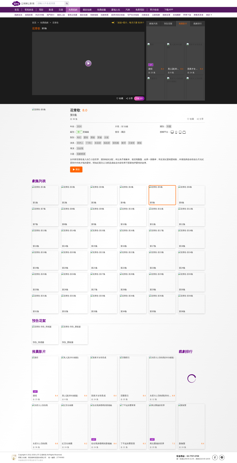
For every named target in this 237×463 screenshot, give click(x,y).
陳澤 (124, 143)
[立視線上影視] (23, 3)
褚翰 (139, 143)
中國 (169, 126)
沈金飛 (80, 148)
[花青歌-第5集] (49, 132)
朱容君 (98, 143)
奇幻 (79, 137)
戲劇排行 (198, 23)
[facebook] (215, 457)
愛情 (86, 137)
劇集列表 (153, 23)
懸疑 (93, 137)
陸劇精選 (81, 154)
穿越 (100, 137)
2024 (79, 126)
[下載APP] (139, 98)
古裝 (106, 137)
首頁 (34, 22)
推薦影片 (183, 23)
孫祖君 (107, 143)
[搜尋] (67, 3)
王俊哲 (131, 143)
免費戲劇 (44, 22)
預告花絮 (168, 23)
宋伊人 (80, 143)
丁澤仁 (89, 143)
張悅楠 (116, 143)
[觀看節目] (88, 63)
